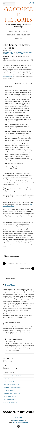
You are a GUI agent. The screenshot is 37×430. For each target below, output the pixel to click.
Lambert (11, 54)
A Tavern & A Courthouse (10, 402)
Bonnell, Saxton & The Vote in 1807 (13, 376)
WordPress (15, 422)
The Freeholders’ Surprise (10, 399)
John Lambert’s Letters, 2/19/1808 (17, 46)
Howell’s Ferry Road (9, 382)
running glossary (7, 77)
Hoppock (29, 52)
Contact (18, 38)
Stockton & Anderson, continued (12, 387)
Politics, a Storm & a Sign (10, 379)
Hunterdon (5, 54)
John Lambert (19, 54)
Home (11, 32)
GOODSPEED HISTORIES (18, 420)
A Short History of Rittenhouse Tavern (15, 264)
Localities (11, 35)
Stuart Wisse (10, 285)
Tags (5, 366)
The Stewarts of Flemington (11, 396)
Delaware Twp (18, 52)
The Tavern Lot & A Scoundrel (11, 384)
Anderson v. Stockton (9, 390)
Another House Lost (26, 268)
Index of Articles (23, 35)
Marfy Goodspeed (8, 52)
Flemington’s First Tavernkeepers (12, 393)
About (17, 32)
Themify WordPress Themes (23, 422)
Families (25, 32)
